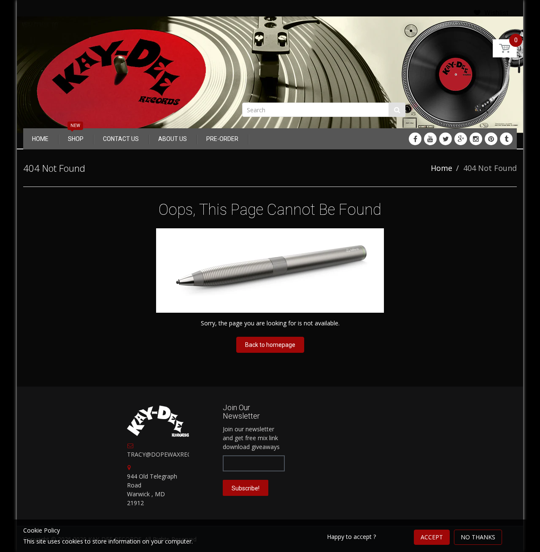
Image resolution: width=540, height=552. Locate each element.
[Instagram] (476, 139)
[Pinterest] (491, 139)
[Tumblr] (506, 139)
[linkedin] (430, 139)
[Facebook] (415, 139)
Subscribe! (245, 488)
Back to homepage (270, 344)
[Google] (460, 139)
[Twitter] (445, 139)
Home (441, 168)
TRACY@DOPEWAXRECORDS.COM (175, 454)
